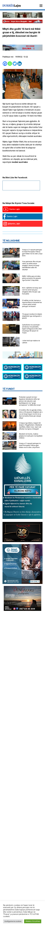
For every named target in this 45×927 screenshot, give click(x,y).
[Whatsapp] (10, 63)
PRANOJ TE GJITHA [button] (33, 921)
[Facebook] (5, 63)
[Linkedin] (19, 63)
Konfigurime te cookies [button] (13, 921)
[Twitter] (14, 63)
